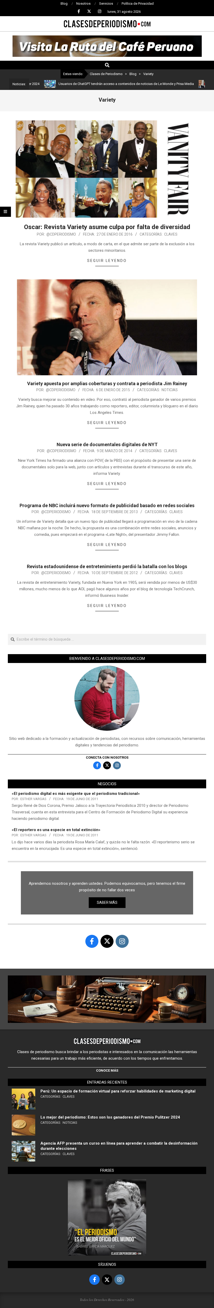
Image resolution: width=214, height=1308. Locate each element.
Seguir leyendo (107, 261)
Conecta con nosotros (107, 757)
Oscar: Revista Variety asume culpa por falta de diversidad (107, 227)
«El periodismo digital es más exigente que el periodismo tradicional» (76, 793)
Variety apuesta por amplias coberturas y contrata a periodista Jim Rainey (107, 383)
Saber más (107, 902)
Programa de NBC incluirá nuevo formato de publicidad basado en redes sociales (107, 505)
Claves (170, 234)
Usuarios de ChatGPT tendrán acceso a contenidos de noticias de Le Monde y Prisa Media (103, 84)
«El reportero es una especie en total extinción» (56, 829)
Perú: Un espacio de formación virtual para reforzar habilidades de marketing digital (117, 1091)
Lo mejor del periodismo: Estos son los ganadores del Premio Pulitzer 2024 (110, 1117)
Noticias (170, 390)
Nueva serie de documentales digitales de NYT (107, 444)
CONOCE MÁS (107, 1070)
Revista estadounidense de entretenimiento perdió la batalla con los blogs (107, 566)
